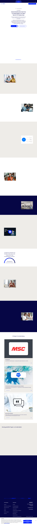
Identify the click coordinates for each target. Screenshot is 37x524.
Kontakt (5, 510)
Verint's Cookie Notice (7, 523)
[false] (36, 520)
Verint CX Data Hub (19, 8)
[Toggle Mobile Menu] (1, 3)
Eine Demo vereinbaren (32, 3)
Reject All (27, 520)
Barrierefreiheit (14, 513)
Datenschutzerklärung (15, 507)
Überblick (5, 504)
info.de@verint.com (30, 507)
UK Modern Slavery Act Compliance (17, 510)
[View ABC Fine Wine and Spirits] (18, 406)
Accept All (27, 522)
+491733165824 (31, 509)
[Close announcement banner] (35, 1)
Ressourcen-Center (6, 507)
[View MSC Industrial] (18, 352)
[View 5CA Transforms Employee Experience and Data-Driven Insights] (18, 378)
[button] (14, 26)
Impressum (5, 513)
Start (16, 8)
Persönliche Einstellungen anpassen (17, 516)
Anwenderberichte (18, 59)
